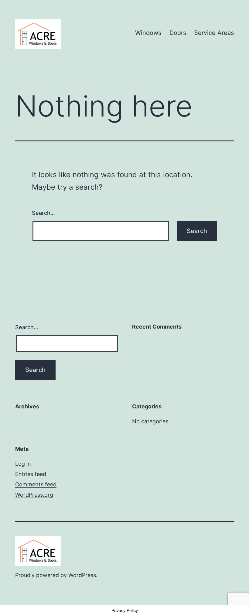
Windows (148, 32)
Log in (23, 464)
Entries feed (30, 474)
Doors (177, 32)
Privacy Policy (124, 610)
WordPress (82, 575)
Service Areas (214, 32)
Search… (43, 213)
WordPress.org (34, 495)
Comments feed (35, 484)
